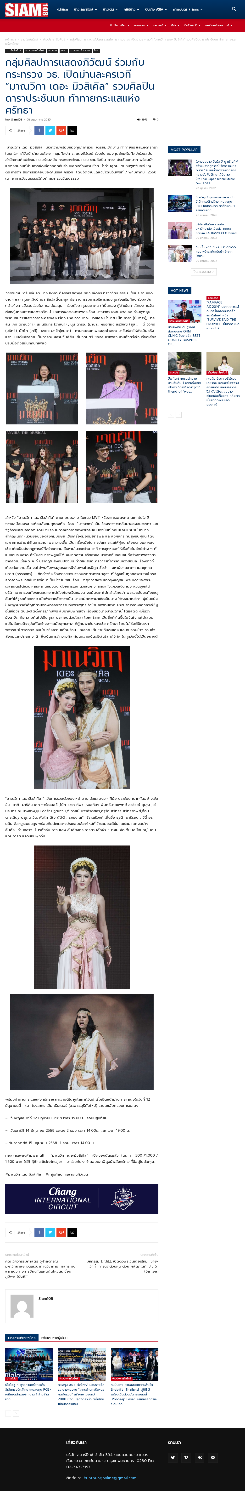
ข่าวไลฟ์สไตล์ (83, 9)
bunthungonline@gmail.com (110, 1478)
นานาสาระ (139, 25)
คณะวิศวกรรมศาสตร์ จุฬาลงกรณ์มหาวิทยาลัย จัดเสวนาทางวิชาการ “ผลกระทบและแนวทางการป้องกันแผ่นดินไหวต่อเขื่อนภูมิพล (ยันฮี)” (40, 1269)
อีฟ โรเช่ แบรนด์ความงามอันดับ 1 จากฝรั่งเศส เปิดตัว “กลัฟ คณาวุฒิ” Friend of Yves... (184, 385)
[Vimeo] (186, 1458)
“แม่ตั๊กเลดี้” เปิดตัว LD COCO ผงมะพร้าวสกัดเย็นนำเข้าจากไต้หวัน (216, 251)
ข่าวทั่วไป (12, 1378)
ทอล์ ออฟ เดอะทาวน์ (217, 25)
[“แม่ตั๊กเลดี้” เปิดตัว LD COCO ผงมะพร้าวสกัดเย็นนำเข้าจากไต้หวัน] (180, 253)
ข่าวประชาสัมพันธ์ (54, 39)
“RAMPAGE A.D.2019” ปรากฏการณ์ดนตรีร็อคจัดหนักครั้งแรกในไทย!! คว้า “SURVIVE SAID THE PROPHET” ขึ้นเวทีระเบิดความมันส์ (222, 315)
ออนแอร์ (158, 25)
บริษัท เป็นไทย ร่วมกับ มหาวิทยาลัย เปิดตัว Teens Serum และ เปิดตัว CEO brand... (217, 228)
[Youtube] (213, 1458)
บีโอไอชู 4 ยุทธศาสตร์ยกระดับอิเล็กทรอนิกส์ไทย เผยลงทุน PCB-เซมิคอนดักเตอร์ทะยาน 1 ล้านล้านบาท (28, 1391)
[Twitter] (173, 1458)
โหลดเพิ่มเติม (202, 272)
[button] (234, 10)
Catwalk (190, 25)
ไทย (96, 50)
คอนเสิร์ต (213, 298)
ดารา (64, 50)
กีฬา (173, 25)
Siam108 (16, 120)
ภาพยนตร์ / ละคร (186, 9)
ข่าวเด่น (108, 9)
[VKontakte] (199, 1458)
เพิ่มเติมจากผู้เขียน (54, 1338)
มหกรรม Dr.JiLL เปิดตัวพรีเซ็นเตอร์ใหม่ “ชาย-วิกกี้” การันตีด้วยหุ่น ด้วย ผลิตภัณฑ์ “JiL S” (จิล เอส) (122, 1266)
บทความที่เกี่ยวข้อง (22, 1338)
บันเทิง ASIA (154, 9)
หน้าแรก (62, 9)
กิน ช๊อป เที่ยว (118, 25)
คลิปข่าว (129, 9)
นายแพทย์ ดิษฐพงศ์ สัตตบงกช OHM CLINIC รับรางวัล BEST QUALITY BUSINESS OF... (184, 336)
